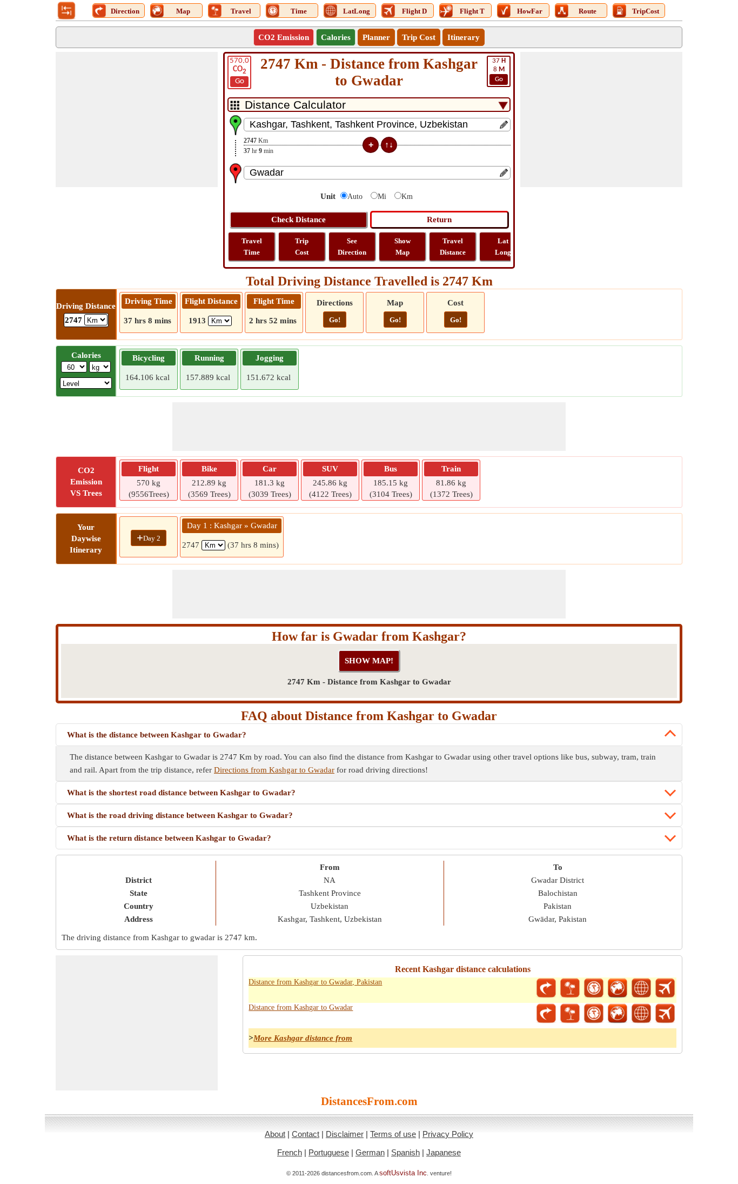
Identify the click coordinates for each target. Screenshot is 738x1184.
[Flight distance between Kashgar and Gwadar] (665, 1014)
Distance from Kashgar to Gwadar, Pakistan (315, 982)
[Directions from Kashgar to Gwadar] (546, 1014)
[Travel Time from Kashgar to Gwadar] (594, 1014)
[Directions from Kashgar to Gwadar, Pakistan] (546, 988)
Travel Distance (453, 246)
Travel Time (251, 246)
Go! (334, 320)
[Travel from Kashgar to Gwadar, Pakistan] (570, 988)
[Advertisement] (137, 119)
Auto (355, 196)
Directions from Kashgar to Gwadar (274, 770)
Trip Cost (418, 37)
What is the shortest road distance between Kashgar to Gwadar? (181, 792)
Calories (336, 37)
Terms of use (393, 1134)
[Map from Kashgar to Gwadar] (617, 1014)
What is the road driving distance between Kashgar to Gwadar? (180, 815)
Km (407, 196)
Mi (382, 196)
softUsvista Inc (403, 1173)
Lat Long (503, 246)
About (275, 1134)
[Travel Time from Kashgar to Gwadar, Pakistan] (594, 988)
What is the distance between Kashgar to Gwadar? (156, 734)
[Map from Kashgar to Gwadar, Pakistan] (617, 988)
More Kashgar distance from (302, 1038)
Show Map (402, 246)
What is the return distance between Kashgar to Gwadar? (169, 838)
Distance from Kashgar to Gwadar (301, 1007)
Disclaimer (345, 1134)
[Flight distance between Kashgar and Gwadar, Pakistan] (665, 988)
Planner (376, 37)
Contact (305, 1134)
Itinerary (463, 37)
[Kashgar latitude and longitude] (641, 988)
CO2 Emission (283, 37)
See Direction (352, 246)
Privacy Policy (447, 1134)
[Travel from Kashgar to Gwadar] (570, 1014)
